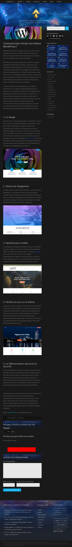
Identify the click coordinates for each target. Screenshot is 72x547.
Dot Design (50, 85)
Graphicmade (51, 87)
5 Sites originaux (64, 60)
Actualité (40, 509)
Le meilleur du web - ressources (53, 48)
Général (40, 512)
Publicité (40, 522)
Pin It (12, 431)
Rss (57, 36)
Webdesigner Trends (52, 107)
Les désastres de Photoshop (53, 54)
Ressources (41, 524)
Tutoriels (40, 527)
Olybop (49, 98)
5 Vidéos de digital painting (64, 54)
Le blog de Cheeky (52, 94)
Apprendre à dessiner (52, 74)
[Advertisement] (22, 449)
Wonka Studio (51, 109)
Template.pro (50, 103)
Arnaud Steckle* (51, 76)
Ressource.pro (51, 101)
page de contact (58, 531)
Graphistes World (51, 90)
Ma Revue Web (51, 96)
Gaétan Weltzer (12, 412)
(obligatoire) (8, 481)
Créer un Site (51, 117)
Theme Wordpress (52, 105)
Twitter (60, 36)
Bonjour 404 (50, 83)
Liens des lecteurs (42, 514)
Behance (48, 36)
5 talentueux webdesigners (53, 60)
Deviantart (51, 36)
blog (57, 520)
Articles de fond (53, 66)
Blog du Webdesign (52, 81)
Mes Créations (41, 517)
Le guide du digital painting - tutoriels (64, 48)
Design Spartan (8, 527)
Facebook (54, 36)
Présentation (41, 519)
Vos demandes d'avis (64, 66)
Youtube (63, 36)
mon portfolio (61, 524)
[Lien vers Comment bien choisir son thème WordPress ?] (22, 33)
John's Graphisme (51, 92)
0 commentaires (20, 417)
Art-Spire (50, 79)
